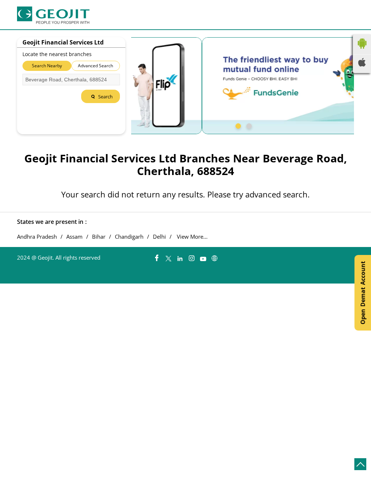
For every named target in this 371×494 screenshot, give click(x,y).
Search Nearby (47, 66)
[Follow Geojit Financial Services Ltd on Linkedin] (180, 256)
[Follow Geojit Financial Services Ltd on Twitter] (168, 256)
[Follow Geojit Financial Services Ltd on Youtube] (203, 256)
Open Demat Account (363, 292)
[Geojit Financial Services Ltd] (53, 15)
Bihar (98, 237)
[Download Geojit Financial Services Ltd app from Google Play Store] (362, 50)
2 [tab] (248, 125)
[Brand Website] (214, 256)
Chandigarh (129, 237)
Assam (74, 237)
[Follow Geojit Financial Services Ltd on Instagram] (191, 256)
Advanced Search (95, 66)
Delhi (159, 237)
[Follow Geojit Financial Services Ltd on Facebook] (156, 256)
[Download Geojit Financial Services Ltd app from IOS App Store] (362, 64)
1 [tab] (237, 125)
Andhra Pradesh (37, 237)
